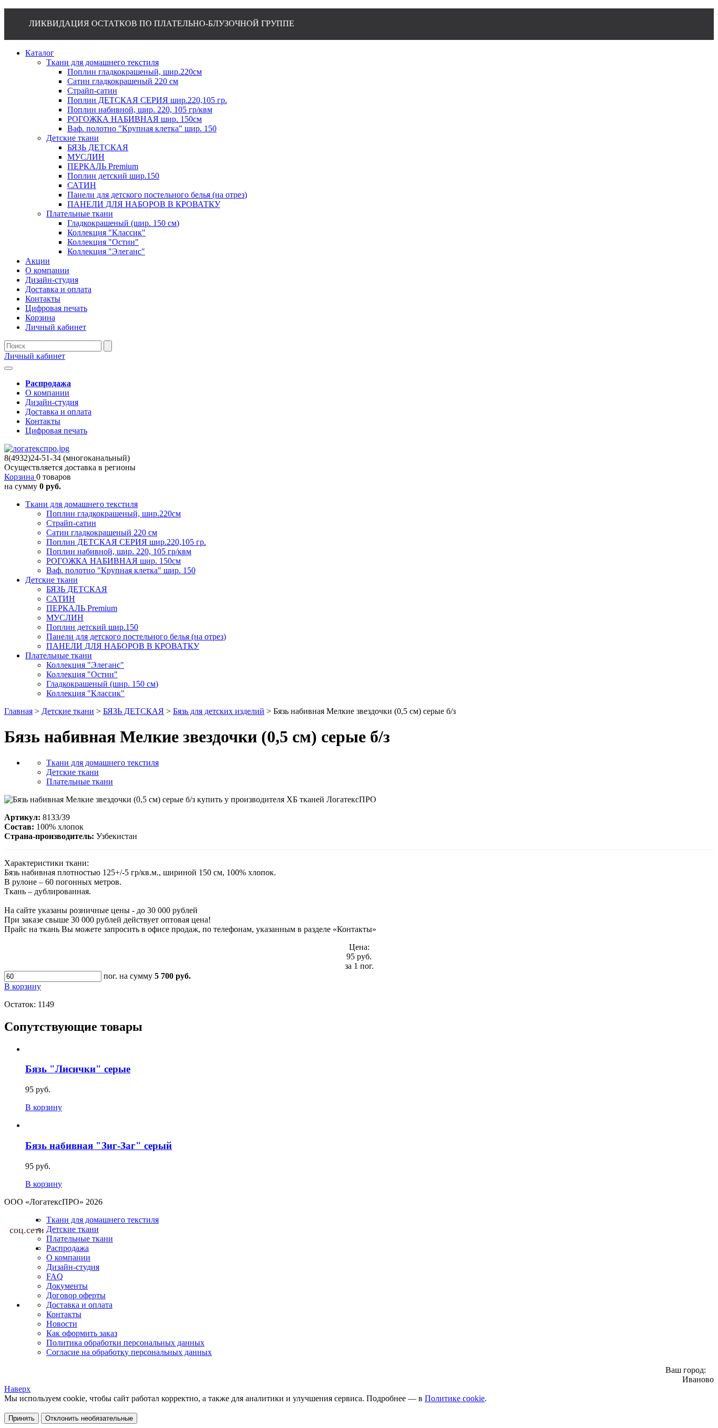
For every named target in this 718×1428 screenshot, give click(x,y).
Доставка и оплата (58, 411)
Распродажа (67, 1248)
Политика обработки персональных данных (125, 1342)
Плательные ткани (58, 655)
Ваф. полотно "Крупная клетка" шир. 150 (121, 570)
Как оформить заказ (81, 1333)
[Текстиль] (36, 448)
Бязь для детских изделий (218, 711)
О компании (47, 392)
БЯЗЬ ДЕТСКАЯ (76, 589)
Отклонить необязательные (89, 1418)
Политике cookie (455, 1398)
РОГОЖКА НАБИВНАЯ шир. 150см (113, 560)
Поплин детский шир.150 (92, 627)
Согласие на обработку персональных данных (129, 1352)
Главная (18, 711)
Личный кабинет (34, 355)
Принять (21, 1418)
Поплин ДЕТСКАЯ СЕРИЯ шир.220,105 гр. (126, 541)
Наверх (17, 1388)
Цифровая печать (56, 430)
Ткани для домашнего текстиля (81, 504)
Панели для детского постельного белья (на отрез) (136, 636)
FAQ (54, 1276)
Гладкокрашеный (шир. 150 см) (102, 683)
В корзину (43, 1107)
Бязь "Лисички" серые (77, 1068)
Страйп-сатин (71, 523)
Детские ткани (51, 579)
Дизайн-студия (51, 402)
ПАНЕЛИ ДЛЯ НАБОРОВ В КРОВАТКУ (122, 645)
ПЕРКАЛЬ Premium (81, 608)
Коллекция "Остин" (82, 674)
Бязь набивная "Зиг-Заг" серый (98, 1145)
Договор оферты (76, 1295)
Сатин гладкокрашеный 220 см (101, 532)
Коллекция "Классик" (85, 693)
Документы (67, 1285)
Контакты (42, 421)
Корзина (20, 476)
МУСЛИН (65, 617)
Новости (61, 1323)
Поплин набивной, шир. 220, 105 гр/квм (118, 551)
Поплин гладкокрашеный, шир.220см (113, 513)
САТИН (60, 598)
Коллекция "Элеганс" (85, 664)
